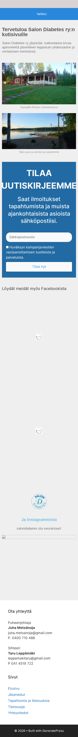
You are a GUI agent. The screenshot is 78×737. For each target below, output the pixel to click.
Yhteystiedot (18, 713)
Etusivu (14, 688)
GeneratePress (53, 731)
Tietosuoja (16, 707)
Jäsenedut (16, 695)
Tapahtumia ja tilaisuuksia (29, 701)
